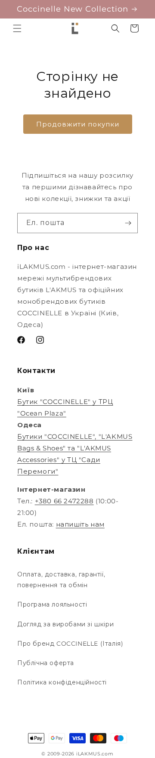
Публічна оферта (45, 663)
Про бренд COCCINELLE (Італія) (70, 643)
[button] (17, 28)
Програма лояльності (52, 604)
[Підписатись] (127, 223)
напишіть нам (80, 524)
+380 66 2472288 (64, 501)
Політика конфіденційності (62, 682)
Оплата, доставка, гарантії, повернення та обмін (61, 579)
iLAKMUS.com (95, 754)
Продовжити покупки (77, 124)
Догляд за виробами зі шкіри (65, 624)
